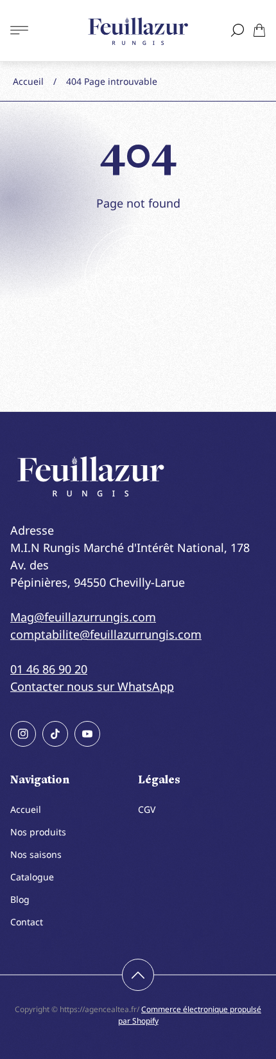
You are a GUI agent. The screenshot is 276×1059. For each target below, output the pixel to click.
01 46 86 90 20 (48, 669)
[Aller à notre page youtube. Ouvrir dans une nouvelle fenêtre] (87, 734)
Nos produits (38, 832)
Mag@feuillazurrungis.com (83, 617)
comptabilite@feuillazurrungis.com (106, 634)
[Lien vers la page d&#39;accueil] (90, 476)
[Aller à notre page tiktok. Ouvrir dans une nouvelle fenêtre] (55, 734)
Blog (20, 899)
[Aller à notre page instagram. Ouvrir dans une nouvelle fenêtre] (23, 734)
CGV (146, 809)
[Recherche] (237, 30)
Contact (26, 922)
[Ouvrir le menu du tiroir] (19, 30)
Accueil (28, 81)
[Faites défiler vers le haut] (138, 975)
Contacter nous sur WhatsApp (92, 686)
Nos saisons (36, 854)
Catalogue (32, 877)
